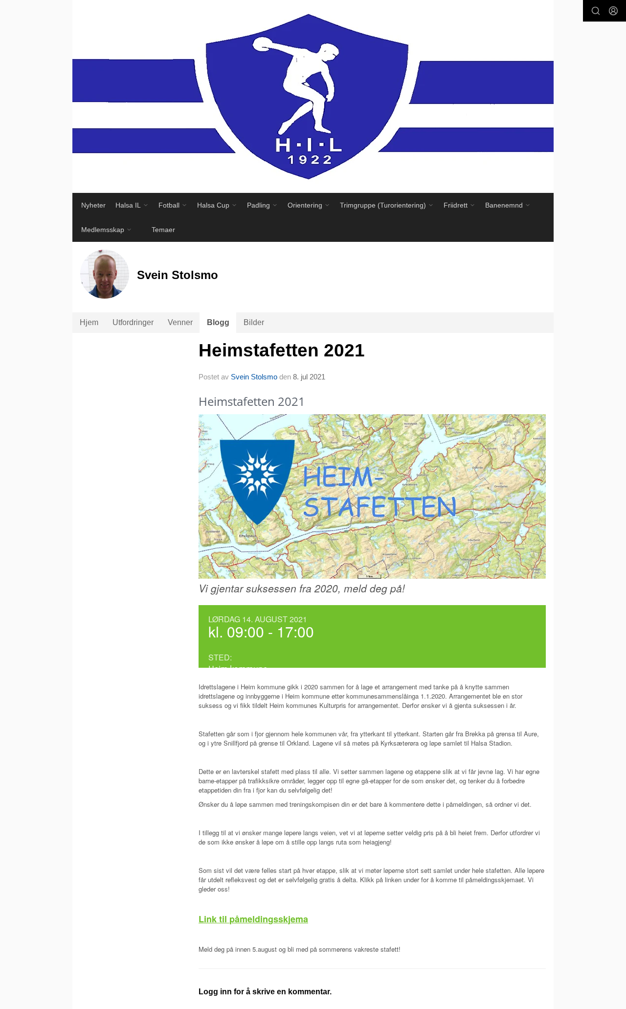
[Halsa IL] (313, 96)
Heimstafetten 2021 (282, 350)
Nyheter (93, 205)
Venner (180, 322)
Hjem (89, 322)
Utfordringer (133, 322)
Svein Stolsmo (254, 377)
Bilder (254, 322)
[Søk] (595, 11)
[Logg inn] (613, 11)
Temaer (163, 230)
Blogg (218, 322)
